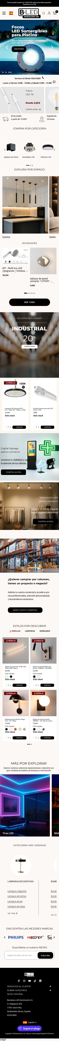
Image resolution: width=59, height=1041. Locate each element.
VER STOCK (19, 49)
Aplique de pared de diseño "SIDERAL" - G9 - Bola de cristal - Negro (42, 720)
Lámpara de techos (17, 896)
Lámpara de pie (15, 901)
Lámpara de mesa (16, 906)
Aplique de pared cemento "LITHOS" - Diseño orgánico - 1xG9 (42, 280)
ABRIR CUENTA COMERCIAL (25, 610)
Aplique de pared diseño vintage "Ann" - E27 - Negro (15, 720)
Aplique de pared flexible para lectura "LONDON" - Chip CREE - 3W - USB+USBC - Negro (42, 667)
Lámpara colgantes (17, 891)
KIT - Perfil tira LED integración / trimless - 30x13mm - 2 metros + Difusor (14, 270)
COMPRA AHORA (29, 346)
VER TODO (29, 302)
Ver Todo (11, 913)
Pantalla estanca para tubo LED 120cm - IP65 (43, 409)
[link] (29, 457)
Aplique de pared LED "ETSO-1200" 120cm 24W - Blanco (15, 667)
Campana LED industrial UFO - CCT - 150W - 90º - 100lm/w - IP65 (15, 409)
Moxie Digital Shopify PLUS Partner (43, 1034)
